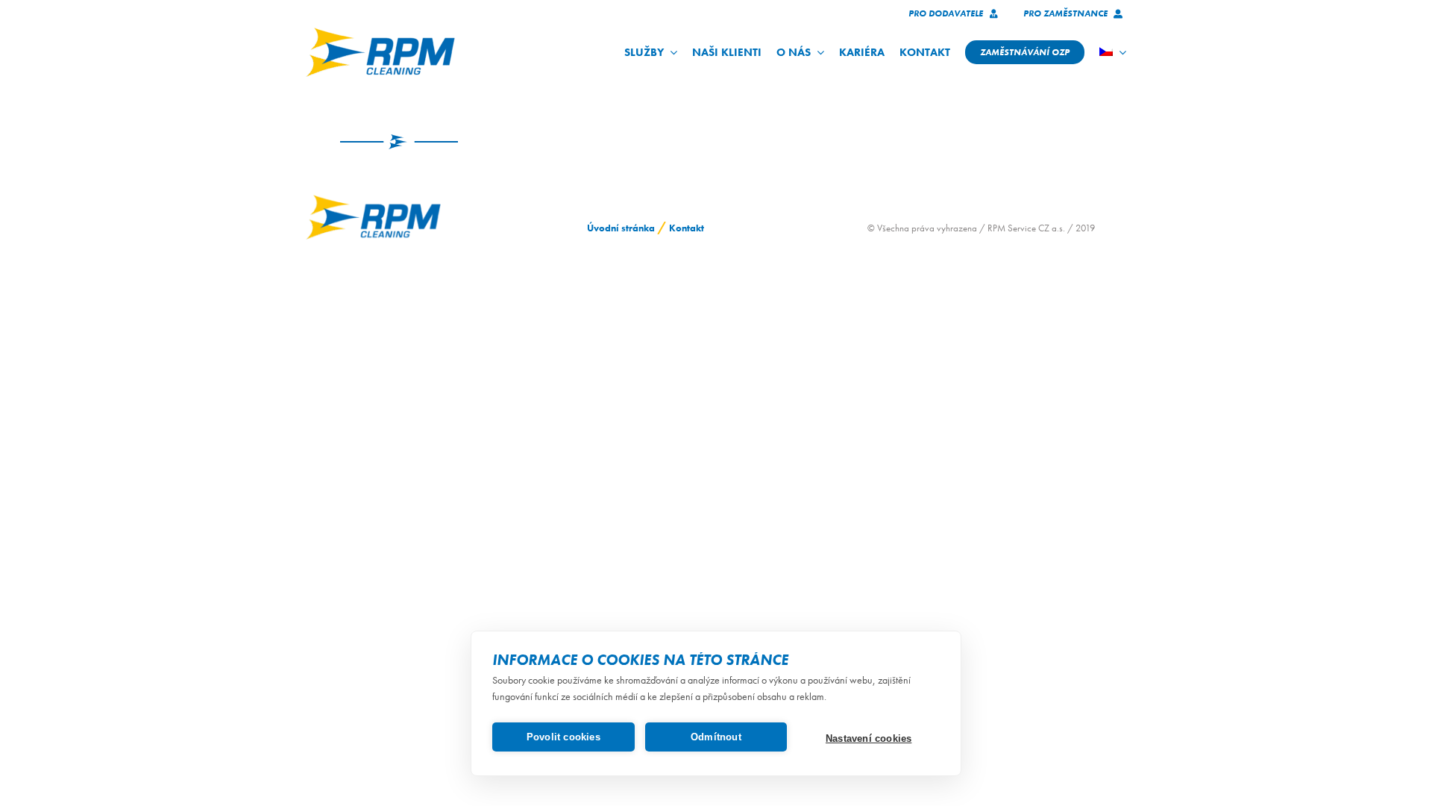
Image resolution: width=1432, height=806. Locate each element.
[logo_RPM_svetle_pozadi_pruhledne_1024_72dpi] (380, 32)
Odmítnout (716, 737)
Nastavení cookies (868, 738)
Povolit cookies (563, 737)
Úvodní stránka (621, 228)
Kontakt (686, 228)
